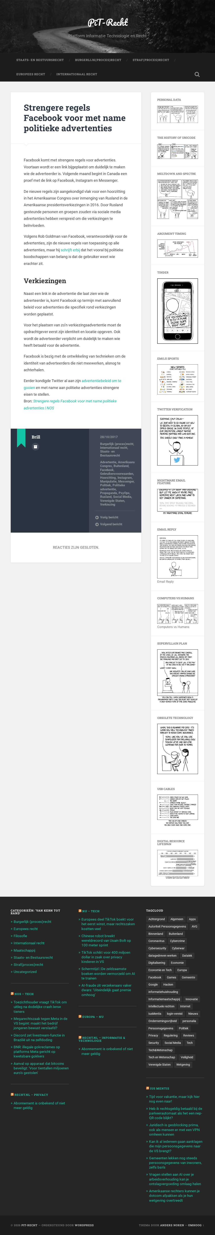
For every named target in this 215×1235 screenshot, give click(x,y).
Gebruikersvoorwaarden (116, 474)
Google (153, 984)
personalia (189, 1021)
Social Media (122, 497)
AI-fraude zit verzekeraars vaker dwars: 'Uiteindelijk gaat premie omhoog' (106, 990)
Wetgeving (183, 1064)
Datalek (187, 955)
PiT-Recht (108, 22)
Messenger (126, 481)
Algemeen (176, 919)
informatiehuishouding (163, 992)
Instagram (125, 478)
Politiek (105, 485)
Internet (185, 1006)
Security (153, 1042)
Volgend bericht (111, 524)
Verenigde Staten (112, 501)
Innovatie (192, 999)
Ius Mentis (159, 1088)
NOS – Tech (24, 994)
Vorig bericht (109, 517)
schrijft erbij (70, 250)
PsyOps (124, 493)
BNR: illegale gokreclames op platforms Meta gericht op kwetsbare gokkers (37, 1051)
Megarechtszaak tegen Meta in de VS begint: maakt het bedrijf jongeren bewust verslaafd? (40, 1023)
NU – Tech (91, 911)
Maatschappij (24, 950)
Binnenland (155, 933)
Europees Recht (30, 74)
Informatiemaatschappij (164, 999)
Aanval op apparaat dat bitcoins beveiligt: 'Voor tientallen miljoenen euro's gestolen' (41, 1068)
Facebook (107, 470)
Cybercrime (177, 941)
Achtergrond (156, 919)
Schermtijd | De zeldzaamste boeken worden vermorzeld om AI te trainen (108, 973)
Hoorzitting (108, 478)
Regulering (171, 1035)
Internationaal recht (113, 448)
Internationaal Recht (76, 74)
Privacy (153, 1035)
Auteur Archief (35, 446)
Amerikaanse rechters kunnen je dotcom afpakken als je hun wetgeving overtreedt (174, 1195)
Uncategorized (25, 972)
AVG (194, 926)
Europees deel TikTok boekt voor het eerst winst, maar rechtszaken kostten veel (108, 924)
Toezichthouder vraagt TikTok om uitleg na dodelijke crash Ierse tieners (40, 1006)
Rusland (105, 497)
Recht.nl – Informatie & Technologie (102, 1039)
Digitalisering (156, 962)
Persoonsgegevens (160, 1028)
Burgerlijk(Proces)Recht (98, 60)
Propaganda (108, 493)
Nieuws (193, 1013)
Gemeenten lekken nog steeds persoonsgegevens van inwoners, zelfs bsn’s (175, 1162)
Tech (190, 1042)
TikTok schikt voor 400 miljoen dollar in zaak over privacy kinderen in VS (105, 957)
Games (171, 977)
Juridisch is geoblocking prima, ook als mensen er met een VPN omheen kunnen (174, 1129)
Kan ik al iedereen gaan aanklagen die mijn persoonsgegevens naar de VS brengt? (175, 1146)
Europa (182, 970)
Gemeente (188, 977)
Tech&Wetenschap (160, 1050)
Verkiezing (107, 504)
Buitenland (121, 466)
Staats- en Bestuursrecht (40, 60)
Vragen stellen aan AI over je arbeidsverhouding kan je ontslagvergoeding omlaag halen (175, 1179)
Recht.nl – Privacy (31, 1095)
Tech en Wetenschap (161, 1057)
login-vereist (175, 1013)
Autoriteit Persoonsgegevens (167, 926)
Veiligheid (187, 1057)
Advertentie (108, 462)
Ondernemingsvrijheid (162, 1021)
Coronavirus (156, 941)
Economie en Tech (160, 970)
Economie (177, 962)
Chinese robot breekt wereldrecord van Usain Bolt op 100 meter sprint (106, 940)
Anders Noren (172, 1225)
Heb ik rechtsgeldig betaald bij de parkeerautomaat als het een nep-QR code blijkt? (175, 1113)
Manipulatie (108, 481)
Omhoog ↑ (196, 1225)
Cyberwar (178, 948)
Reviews (188, 1035)
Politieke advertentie (112, 487)
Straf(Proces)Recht (151, 60)
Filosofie (20, 936)
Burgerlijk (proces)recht (116, 444)
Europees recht (26, 929)
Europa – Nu (93, 1017)
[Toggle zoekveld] (197, 74)
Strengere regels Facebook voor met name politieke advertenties (75, 117)
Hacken (168, 984)
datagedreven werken (162, 955)
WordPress (84, 1225)
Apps (192, 919)
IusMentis (154, 1013)
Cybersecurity (157, 948)
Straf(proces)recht (28, 965)
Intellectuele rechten (161, 1006)
